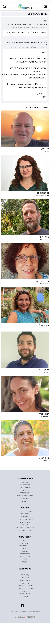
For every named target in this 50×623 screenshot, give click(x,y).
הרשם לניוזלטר (25, 594)
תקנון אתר (25, 577)
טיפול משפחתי (25, 554)
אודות (25, 572)
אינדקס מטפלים (25, 530)
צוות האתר (25, 575)
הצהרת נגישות (25, 583)
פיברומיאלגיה (25, 493)
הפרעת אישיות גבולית (25, 495)
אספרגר (25, 490)
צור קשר (25, 591)
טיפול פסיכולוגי (25, 556)
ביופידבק (25, 551)
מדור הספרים (25, 522)
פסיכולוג (25, 482)
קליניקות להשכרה (24, 516)
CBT (25, 540)
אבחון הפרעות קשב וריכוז (25, 527)
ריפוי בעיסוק (25, 543)
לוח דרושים (25, 525)
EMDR (24, 559)
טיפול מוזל (25, 514)
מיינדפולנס (25, 498)
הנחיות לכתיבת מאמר (25, 588)
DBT (25, 548)
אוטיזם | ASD (25, 487)
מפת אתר (25, 596)
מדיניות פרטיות (25, 580)
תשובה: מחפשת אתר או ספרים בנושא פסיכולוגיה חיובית (27, 43)
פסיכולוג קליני (25, 485)
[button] (4, 6)
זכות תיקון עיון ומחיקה (25, 586)
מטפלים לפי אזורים (25, 511)
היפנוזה (25, 562)
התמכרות (25, 501)
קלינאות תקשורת (25, 546)
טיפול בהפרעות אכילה (25, 519)
